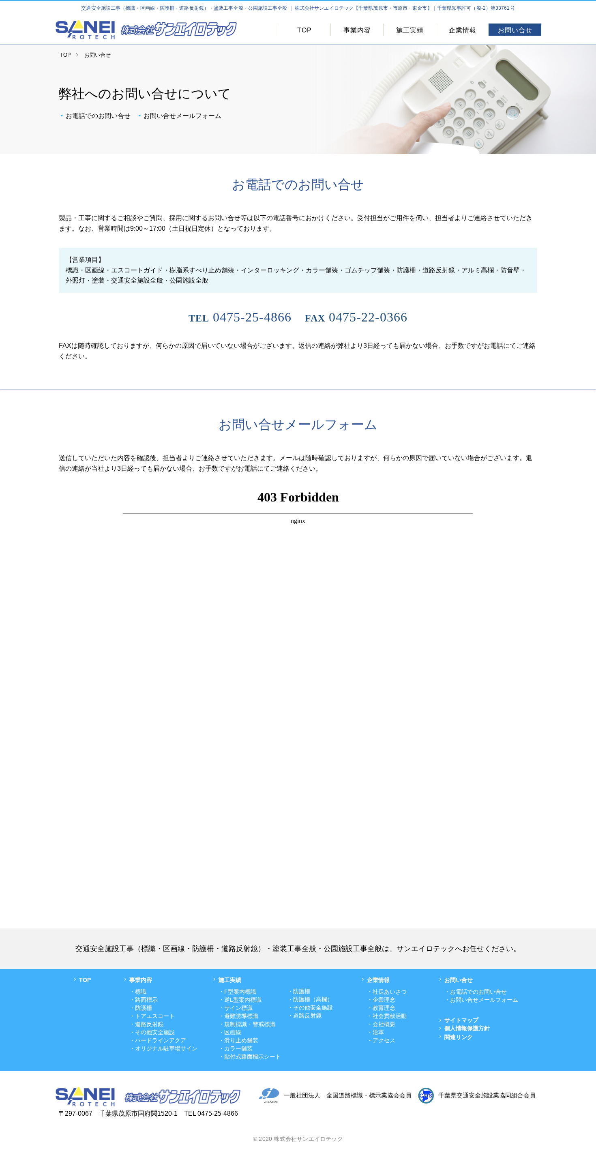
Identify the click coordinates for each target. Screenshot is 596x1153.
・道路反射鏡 (146, 1024)
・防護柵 (140, 1008)
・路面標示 (143, 1000)
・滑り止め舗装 (238, 1040)
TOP (304, 30)
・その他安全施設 (152, 1032)
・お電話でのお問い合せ (475, 991)
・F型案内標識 (237, 991)
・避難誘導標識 (238, 1016)
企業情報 (462, 30)
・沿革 (375, 1032)
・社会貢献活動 (387, 1016)
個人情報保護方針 (467, 1028)
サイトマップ (461, 1020)
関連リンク (458, 1037)
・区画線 (230, 1032)
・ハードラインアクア (157, 1040)
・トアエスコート (152, 1016)
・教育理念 (381, 1008)
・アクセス (381, 1040)
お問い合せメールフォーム (182, 115)
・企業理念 (381, 1000)
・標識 (137, 991)
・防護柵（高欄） (310, 999)
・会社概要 (381, 1024)
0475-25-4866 (240, 317)
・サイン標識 (236, 1008)
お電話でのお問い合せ (98, 115)
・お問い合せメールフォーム (481, 1000)
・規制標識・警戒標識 (247, 1024)
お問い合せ (515, 30)
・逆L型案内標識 (240, 1000)
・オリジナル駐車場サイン (163, 1048)
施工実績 (410, 30)
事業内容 (357, 30)
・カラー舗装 (236, 1048)
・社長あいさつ (387, 991)
